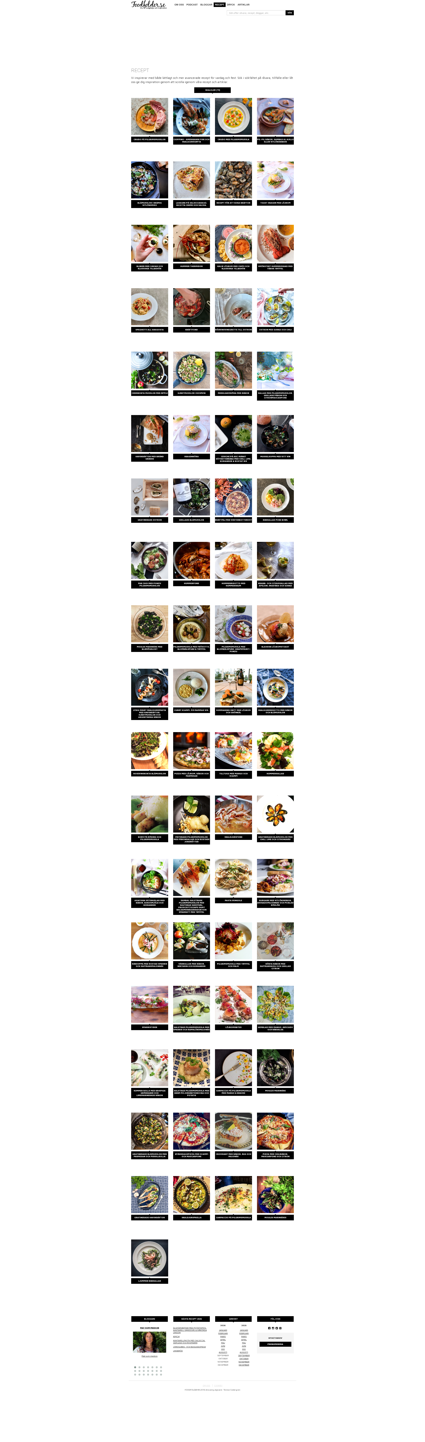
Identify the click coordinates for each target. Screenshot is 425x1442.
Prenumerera (275, 1344)
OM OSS (206, 1385)
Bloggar (206, 4)
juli (223, 1349)
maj (223, 1343)
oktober (244, 1358)
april (223, 1339)
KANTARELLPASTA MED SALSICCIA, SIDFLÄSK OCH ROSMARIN (189, 1341)
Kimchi (176, 1336)
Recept (219, 4)
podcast (192, 4)
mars (223, 1336)
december (244, 1365)
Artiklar (244, 4)
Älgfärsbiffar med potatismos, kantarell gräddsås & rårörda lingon (190, 1330)
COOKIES (218, 1385)
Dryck (231, 4)
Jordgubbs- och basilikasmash (189, 1347)
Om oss (179, 4)
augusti (223, 1352)
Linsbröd (178, 1351)
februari (223, 1333)
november (244, 1361)
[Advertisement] (212, 40)
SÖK (290, 12)
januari (223, 1330)
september (244, 1355)
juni (223, 1346)
